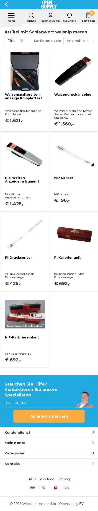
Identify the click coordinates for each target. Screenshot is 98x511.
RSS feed (46, 479)
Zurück (6, 4)
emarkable (47, 504)
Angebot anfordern (49, 416)
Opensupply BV (71, 504)
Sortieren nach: (47, 41)
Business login (50, 21)
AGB (32, 479)
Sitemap (64, 479)
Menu (11, 21)
